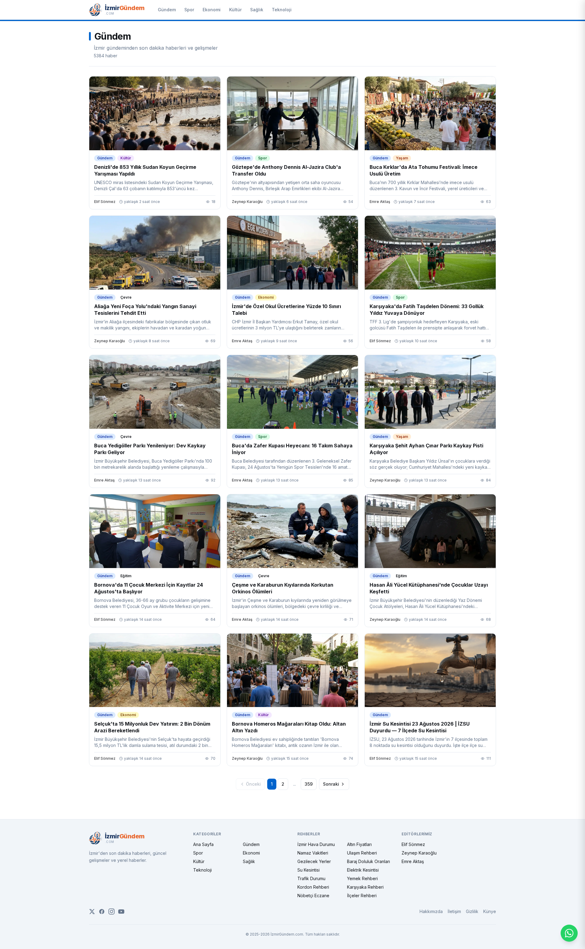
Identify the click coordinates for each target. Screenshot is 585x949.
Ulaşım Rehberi (362, 852)
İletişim (454, 911)
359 (309, 784)
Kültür (235, 9)
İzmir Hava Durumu (316, 844)
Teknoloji (282, 9)
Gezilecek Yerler (314, 861)
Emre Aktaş (413, 861)
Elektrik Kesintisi (363, 870)
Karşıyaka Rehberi (365, 887)
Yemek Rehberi (362, 878)
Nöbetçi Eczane (313, 895)
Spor (189, 9)
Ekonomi (212, 9)
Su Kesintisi (308, 870)
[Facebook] (102, 911)
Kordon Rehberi (313, 887)
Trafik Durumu (311, 878)
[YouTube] (121, 911)
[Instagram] (111, 911)
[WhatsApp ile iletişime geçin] (569, 933)
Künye (489, 911)
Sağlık (256, 9)
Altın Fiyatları (359, 844)
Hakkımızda (431, 911)
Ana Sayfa (203, 844)
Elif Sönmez (413, 844)
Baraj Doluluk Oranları (368, 861)
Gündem (167, 9)
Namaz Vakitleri (312, 852)
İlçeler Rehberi (362, 895)
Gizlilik (472, 911)
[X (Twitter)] (92, 911)
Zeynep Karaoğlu (419, 852)
